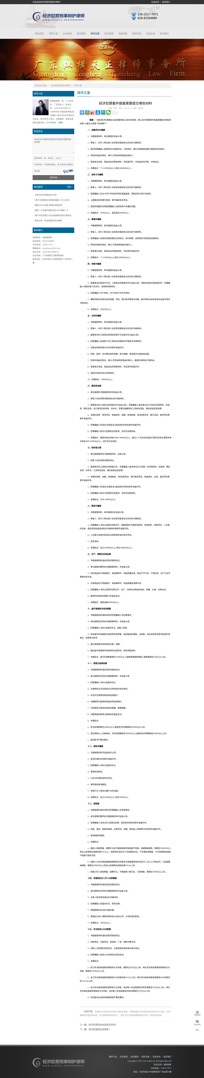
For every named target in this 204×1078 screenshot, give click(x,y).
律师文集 (95, 33)
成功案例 (81, 33)
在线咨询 (155, 2)
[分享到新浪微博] (92, 112)
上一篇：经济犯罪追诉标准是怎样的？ (99, 1025)
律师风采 (136, 33)
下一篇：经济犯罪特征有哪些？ (95, 1029)
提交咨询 (53, 177)
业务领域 (67, 33)
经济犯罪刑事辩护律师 (60, 86)
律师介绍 (53, 33)
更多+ (69, 187)
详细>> (61, 123)
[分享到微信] (108, 112)
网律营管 (167, 1065)
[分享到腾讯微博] (103, 112)
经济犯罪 (108, 33)
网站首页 (39, 33)
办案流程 (122, 33)
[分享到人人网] (98, 112)
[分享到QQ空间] (87, 112)
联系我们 (166, 2)
